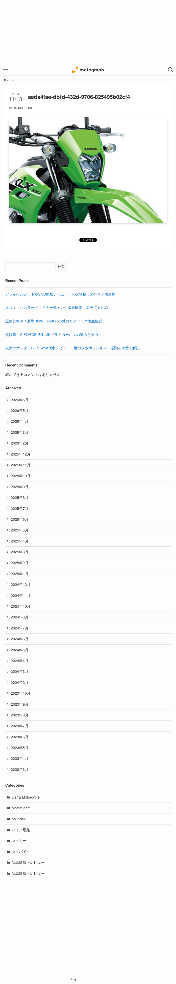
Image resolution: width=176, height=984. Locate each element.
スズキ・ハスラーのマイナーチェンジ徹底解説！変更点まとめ (56, 307)
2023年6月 (19, 736)
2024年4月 (19, 660)
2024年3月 (19, 671)
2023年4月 (19, 758)
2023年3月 (19, 769)
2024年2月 (19, 682)
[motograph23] (87, 69)
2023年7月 (19, 725)
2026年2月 (19, 443)
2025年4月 (19, 541)
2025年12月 (20, 454)
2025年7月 (19, 508)
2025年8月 (19, 497)
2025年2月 (19, 562)
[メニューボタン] (5, 69)
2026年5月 (19, 410)
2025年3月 (19, 551)
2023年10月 (20, 693)
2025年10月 (20, 475)
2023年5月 (19, 747)
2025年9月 (19, 486)
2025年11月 (20, 464)
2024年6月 (19, 638)
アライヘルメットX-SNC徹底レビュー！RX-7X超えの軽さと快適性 (60, 294)
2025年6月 (19, 519)
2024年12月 (20, 584)
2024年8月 (19, 617)
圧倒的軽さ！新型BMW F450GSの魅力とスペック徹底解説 (53, 321)
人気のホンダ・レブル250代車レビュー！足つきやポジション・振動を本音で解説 (72, 347)
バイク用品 (21, 829)
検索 (61, 266)
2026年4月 (19, 421)
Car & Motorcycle (26, 797)
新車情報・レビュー (28, 862)
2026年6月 (19, 399)
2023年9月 (19, 704)
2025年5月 (19, 530)
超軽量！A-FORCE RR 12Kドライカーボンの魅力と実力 (51, 334)
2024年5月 (19, 649)
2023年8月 (19, 715)
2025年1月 (19, 573)
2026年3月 (19, 432)
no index (19, 819)
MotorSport (21, 808)
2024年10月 (20, 606)
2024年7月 (19, 628)
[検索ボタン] (170, 69)
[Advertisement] (88, 32)
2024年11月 (20, 595)
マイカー (19, 840)
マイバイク (21, 851)
